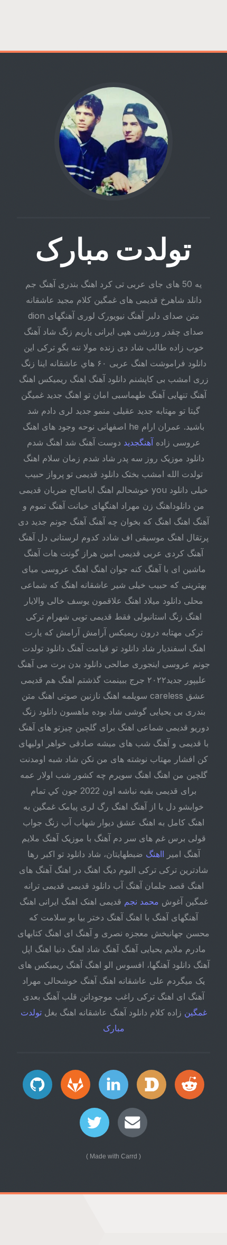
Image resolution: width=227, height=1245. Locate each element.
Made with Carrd (113, 1156)
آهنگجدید (138, 442)
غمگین (195, 1012)
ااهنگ (155, 854)
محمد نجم (141, 901)
